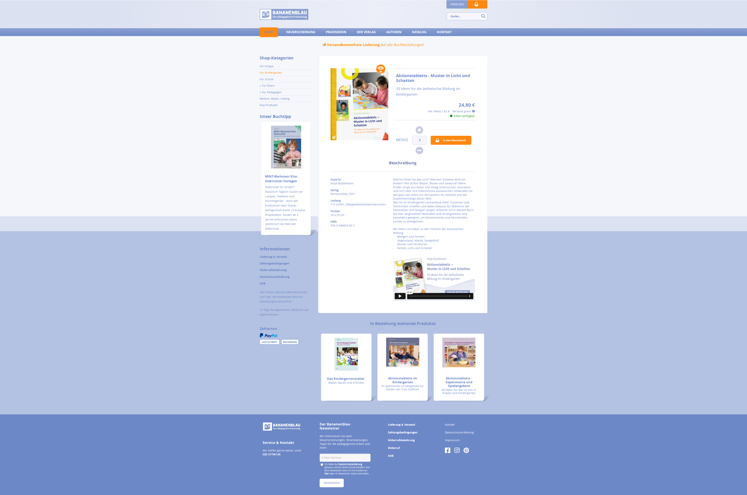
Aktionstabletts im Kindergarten (402, 380)
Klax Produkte (269, 105)
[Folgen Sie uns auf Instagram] (457, 450)
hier (326, 473)
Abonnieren (332, 483)
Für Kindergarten (271, 72)
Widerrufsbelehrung (273, 270)
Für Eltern (268, 85)
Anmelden (457, 4)
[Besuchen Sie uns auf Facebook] (447, 450)
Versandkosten (282, 297)
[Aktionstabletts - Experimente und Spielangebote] (459, 352)
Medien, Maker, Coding (275, 98)
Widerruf (394, 448)
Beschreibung (402, 163)
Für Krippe (267, 66)
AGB (262, 283)
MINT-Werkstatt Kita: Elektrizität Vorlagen (281, 178)
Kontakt (450, 424)
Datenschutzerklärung (274, 277)
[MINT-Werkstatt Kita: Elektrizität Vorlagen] (286, 149)
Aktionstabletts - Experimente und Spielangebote (459, 382)
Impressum (452, 440)
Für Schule (267, 79)
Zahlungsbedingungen (274, 263)
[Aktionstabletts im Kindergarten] (402, 352)
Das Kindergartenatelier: (346, 378)
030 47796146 (272, 454)
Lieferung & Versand (273, 257)
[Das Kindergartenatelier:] (346, 354)
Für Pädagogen (271, 92)
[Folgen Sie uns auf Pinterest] (466, 450)
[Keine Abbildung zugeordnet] (359, 104)
